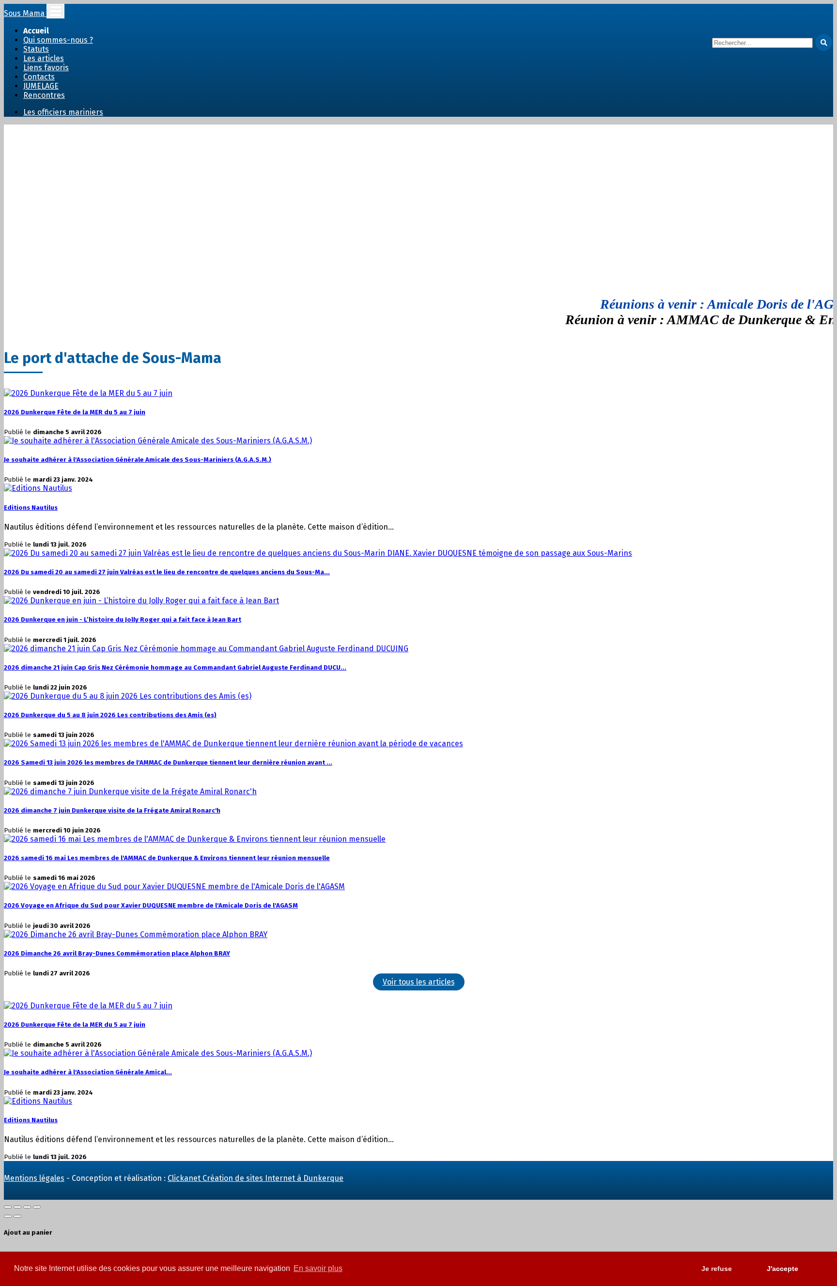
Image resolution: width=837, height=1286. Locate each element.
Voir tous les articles (419, 982)
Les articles (43, 58)
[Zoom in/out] (37, 1207)
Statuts (36, 49)
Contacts (39, 76)
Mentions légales (34, 1178)
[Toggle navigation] (55, 11)
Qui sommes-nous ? (58, 40)
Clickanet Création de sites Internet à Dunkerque (255, 1178)
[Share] (17, 1207)
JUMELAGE (41, 86)
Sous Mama (25, 13)
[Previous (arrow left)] (8, 1216)
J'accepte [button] (782, 1268)
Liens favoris (46, 67)
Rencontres (44, 95)
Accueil (36, 30)
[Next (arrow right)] (17, 1216)
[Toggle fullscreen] (27, 1207)
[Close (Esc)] (8, 1207)
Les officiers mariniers (63, 112)
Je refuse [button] (716, 1268)
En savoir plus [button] (318, 1268)
